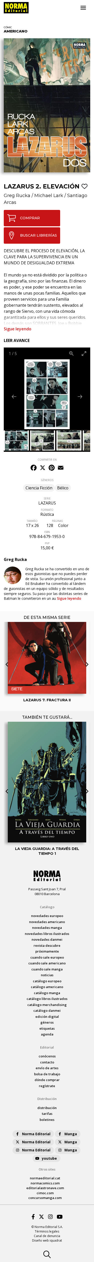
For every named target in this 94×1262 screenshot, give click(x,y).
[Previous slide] (14, 396)
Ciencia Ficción (39, 488)
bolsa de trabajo (47, 1074)
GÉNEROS (47, 480)
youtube (49, 1158)
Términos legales (47, 1231)
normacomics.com (45, 1183)
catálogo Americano (47, 987)
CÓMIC (8, 27)
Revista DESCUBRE (47, 945)
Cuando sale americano (47, 963)
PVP (47, 543)
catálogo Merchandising (47, 1004)
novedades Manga (47, 927)
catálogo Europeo (47, 981)
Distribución (47, 1098)
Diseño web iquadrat (47, 1240)
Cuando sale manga (47, 969)
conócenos (47, 1056)
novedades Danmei (47, 939)
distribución (47, 1108)
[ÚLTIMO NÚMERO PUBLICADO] (47, 633)
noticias (47, 975)
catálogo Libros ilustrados (47, 998)
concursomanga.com (45, 1197)
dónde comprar (47, 1080)
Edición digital (47, 1016)
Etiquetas (47, 1028)
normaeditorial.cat (45, 1178)
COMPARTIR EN (47, 459)
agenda (47, 1034)
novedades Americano (47, 922)
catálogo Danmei (47, 1010)
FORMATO (47, 510)
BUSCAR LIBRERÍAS (38, 235)
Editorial (47, 1047)
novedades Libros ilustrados (47, 933)
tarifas (47, 1113)
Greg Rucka (17, 195)
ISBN (47, 532)
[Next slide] (80, 396)
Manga (70, 1133)
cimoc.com (45, 1193)
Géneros (47, 1022)
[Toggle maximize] (84, 353)
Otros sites (47, 1169)
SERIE (47, 498)
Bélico (62, 488)
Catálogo (47, 907)
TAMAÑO (32, 521)
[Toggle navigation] (83, 8)
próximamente (47, 951)
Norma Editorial (36, 1133)
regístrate (47, 1086)
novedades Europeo (47, 915)
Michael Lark (48, 195)
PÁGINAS (57, 521)
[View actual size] (71, 353)
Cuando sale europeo (47, 957)
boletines (47, 1119)
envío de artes (47, 1068)
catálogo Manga (47, 993)
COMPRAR (30, 218)
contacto (47, 1062)
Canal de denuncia (47, 1236)
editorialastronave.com (45, 1188)
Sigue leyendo (17, 329)
